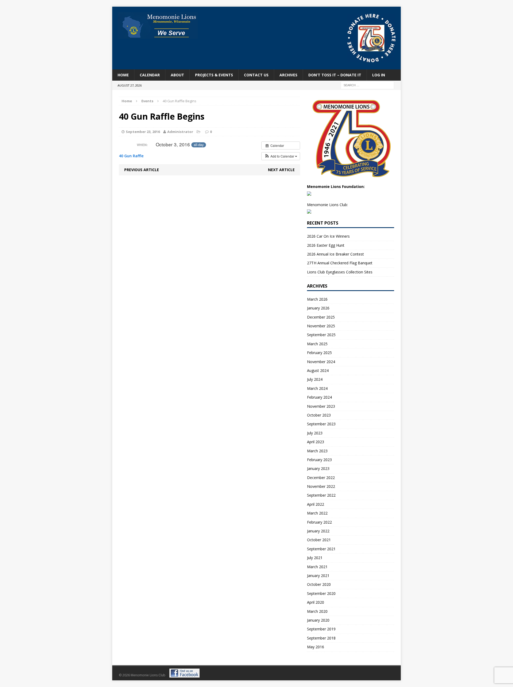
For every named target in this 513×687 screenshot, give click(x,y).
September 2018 (321, 638)
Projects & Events (214, 74)
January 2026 (318, 308)
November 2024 (321, 361)
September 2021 (321, 548)
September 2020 (321, 593)
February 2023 (319, 459)
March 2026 (317, 299)
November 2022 (321, 486)
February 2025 (319, 352)
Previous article (141, 169)
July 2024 (314, 379)
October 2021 (319, 539)
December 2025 (321, 317)
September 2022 (321, 495)
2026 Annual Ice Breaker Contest (335, 254)
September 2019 (321, 628)
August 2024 (318, 370)
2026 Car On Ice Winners (328, 236)
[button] (281, 156)
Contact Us (256, 74)
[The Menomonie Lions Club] (158, 25)
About (177, 74)
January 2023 (318, 468)
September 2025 (321, 334)
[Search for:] (367, 85)
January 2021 (318, 575)
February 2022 (319, 522)
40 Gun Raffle (131, 155)
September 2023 (321, 423)
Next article (281, 169)
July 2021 (314, 557)
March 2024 (317, 388)
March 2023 (317, 450)
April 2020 (315, 602)
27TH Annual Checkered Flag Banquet (339, 262)
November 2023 (321, 406)
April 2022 (315, 504)
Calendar (150, 74)
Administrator (180, 131)
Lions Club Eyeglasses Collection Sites (339, 271)
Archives (288, 74)
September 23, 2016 (143, 131)
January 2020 (318, 620)
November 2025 (321, 325)
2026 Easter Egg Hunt (325, 245)
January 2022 (318, 530)
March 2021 (317, 566)
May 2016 (315, 646)
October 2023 (319, 415)
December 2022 (321, 477)
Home (123, 74)
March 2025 (317, 343)
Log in (378, 74)
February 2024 (319, 397)
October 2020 (319, 584)
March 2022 (317, 513)
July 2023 (314, 432)
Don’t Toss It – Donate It (334, 74)
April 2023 (315, 441)
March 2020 (317, 611)
